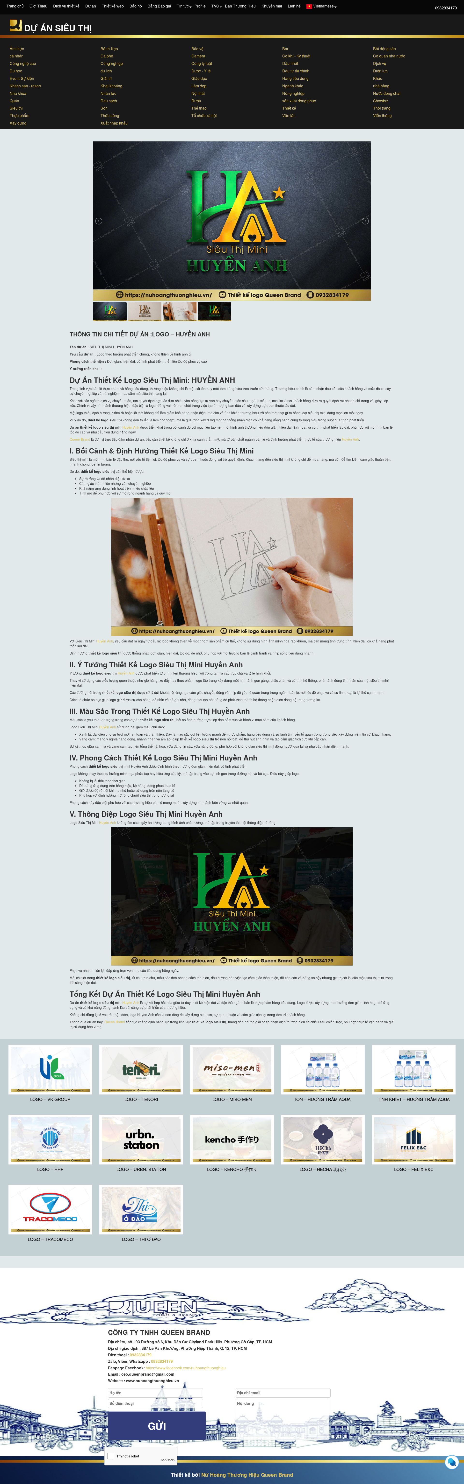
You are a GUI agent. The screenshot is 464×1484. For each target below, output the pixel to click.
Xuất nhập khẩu (114, 123)
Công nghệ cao (23, 63)
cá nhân (16, 56)
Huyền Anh (130, 427)
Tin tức (183, 6)
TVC (215, 6)
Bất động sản (384, 48)
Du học (16, 71)
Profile (200, 6)
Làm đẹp (198, 86)
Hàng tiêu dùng (295, 78)
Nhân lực (108, 93)
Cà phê (107, 56)
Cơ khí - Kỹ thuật (296, 56)
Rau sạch (109, 101)
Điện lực (380, 71)
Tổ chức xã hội (204, 115)
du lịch (106, 71)
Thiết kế (289, 108)
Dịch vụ (379, 63)
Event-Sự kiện (22, 78)
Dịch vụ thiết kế (66, 6)
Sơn (104, 108)
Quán (14, 101)
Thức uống (110, 115)
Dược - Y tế (201, 71)
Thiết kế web (113, 6)
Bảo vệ (197, 48)
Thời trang (382, 108)
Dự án (90, 6)
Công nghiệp (112, 63)
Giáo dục (199, 78)
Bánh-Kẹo (109, 48)
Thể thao (199, 108)
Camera (198, 56)
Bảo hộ (136, 6)
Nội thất (198, 93)
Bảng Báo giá (159, 6)
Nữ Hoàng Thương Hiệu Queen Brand (247, 1474)
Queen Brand (80, 439)
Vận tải (288, 115)
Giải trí (106, 78)
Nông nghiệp (293, 93)
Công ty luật (201, 63)
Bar (285, 48)
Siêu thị (16, 108)
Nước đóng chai (386, 93)
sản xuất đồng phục (299, 101)
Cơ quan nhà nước (389, 56)
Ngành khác (292, 86)
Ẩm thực (17, 48)
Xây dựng (18, 123)
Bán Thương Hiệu (240, 6)
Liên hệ (294, 6)
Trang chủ (15, 6)
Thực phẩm (19, 115)
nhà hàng (381, 86)
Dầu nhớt (290, 63)
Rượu (196, 101)
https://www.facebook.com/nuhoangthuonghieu (186, 1368)
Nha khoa (18, 93)
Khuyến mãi (271, 6)
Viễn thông (382, 115)
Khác (377, 78)
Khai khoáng (111, 86)
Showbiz (380, 101)
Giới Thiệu (38, 6)
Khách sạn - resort (25, 86)
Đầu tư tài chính (295, 71)
